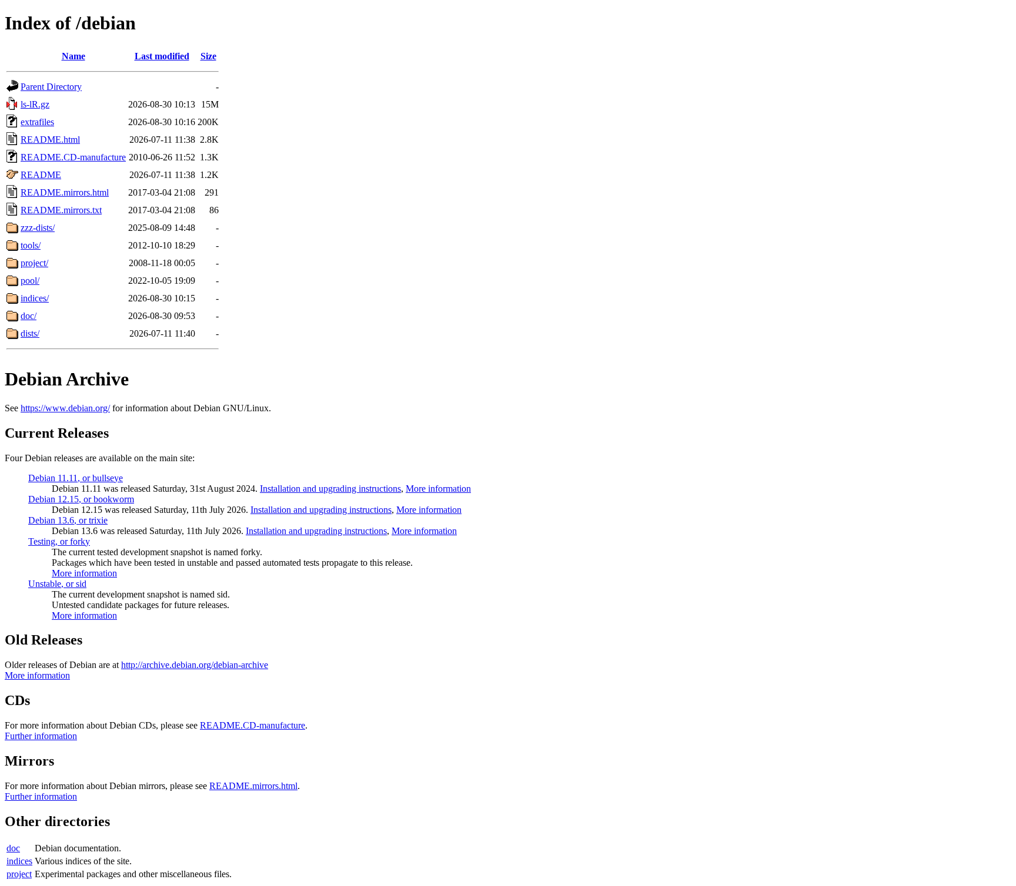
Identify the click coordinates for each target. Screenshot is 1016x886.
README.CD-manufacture (73, 157)
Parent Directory (51, 87)
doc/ (28, 316)
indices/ (35, 298)
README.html (50, 140)
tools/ (31, 245)
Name (73, 56)
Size (208, 56)
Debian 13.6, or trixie (68, 520)
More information (438, 489)
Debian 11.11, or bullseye (75, 478)
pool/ (30, 281)
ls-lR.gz (35, 104)
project (19, 874)
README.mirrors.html (65, 192)
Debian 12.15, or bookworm (81, 499)
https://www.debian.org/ (65, 408)
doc (13, 848)
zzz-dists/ (38, 228)
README (41, 175)
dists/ (30, 333)
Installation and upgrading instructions (330, 489)
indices (19, 861)
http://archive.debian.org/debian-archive (194, 665)
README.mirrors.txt (61, 210)
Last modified (162, 56)
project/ (34, 263)
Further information (41, 736)
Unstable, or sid (57, 584)
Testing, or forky (59, 541)
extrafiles (37, 122)
